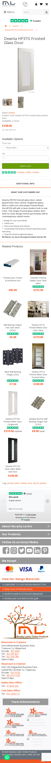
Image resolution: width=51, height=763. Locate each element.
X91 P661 (15, 651)
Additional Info (25, 183)
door (30, 483)
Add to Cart (25, 166)
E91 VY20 (15, 672)
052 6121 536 (13, 675)
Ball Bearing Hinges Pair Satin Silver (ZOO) (13, 327)
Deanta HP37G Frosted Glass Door (19, 30)
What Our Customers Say (25, 192)
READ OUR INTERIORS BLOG (18, 589)
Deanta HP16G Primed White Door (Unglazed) (13, 421)
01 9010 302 (13, 685)
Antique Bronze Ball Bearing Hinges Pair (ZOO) (38, 421)
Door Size (7, 143)
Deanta (11, 112)
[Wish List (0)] (41, 4)
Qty (3, 153)
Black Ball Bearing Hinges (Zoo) (13, 373)
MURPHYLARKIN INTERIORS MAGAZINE (23, 593)
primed (10, 483)
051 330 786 (13, 656)
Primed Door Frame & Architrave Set (12, 279)
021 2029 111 (13, 693)
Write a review (32, 172)
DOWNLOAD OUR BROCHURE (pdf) (21, 598)
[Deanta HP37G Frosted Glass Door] (25, 69)
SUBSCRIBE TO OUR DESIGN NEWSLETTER (25, 584)
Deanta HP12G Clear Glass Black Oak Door (13, 469)
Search (15, 26)
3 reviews (20, 172)
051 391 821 (13, 653)
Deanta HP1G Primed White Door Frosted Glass (38, 374)
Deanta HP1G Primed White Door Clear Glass (38, 327)
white (17, 483)
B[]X (48, 761)
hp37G (36, 483)
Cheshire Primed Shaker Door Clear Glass (38, 280)
